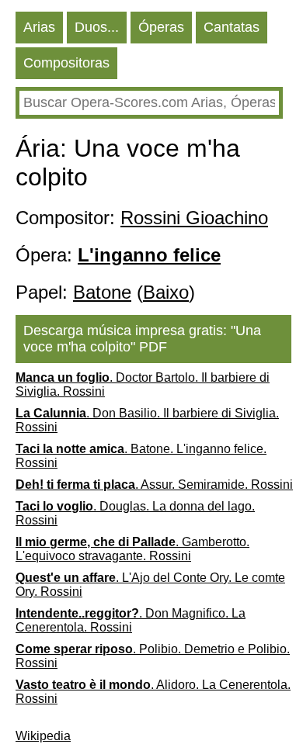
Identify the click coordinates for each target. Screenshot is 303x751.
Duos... (97, 27)
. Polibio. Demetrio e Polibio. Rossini (153, 656)
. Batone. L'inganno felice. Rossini (141, 455)
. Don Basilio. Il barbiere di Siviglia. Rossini (147, 420)
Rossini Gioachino (194, 217)
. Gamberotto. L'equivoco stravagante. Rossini (132, 548)
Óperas (161, 27)
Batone (102, 292)
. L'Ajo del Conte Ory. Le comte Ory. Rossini (150, 584)
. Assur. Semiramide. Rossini (154, 484)
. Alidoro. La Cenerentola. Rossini (153, 691)
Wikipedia (43, 735)
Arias (39, 27)
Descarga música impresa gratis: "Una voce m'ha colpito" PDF (142, 339)
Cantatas (231, 27)
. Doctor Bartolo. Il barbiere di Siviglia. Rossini (143, 384)
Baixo (166, 292)
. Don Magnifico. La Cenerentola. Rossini (131, 620)
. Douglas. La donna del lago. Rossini (135, 513)
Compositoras (66, 63)
